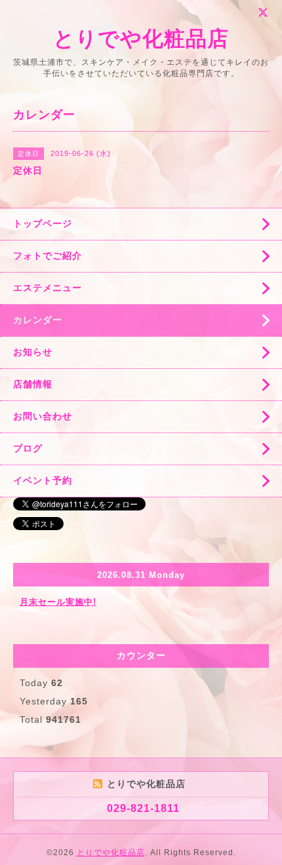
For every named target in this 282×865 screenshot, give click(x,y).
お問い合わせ (42, 416)
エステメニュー (47, 287)
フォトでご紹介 (47, 255)
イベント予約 (42, 480)
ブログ (28, 448)
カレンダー (37, 320)
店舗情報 (32, 384)
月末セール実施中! (58, 602)
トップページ (42, 223)
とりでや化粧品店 (141, 38)
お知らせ (32, 352)
